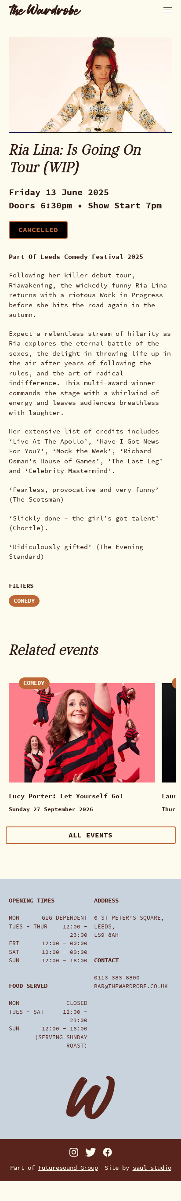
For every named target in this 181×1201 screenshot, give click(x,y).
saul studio (152, 1167)
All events (90, 835)
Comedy (24, 600)
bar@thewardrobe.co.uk (131, 986)
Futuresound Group (68, 1167)
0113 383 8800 (117, 977)
